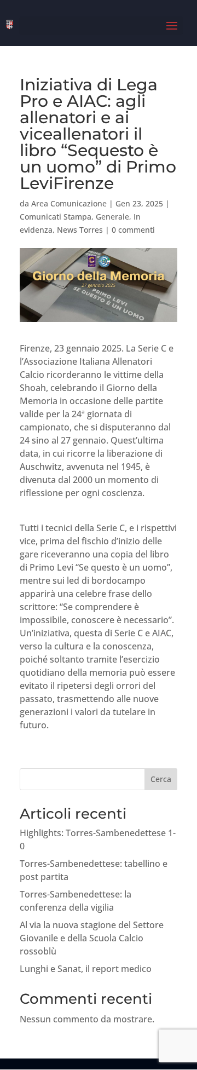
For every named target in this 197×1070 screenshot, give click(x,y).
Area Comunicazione (69, 203)
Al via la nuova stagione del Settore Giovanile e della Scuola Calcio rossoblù (92, 938)
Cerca (160, 779)
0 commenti (133, 230)
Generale (112, 216)
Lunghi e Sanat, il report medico (86, 969)
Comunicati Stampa (55, 216)
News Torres (80, 230)
